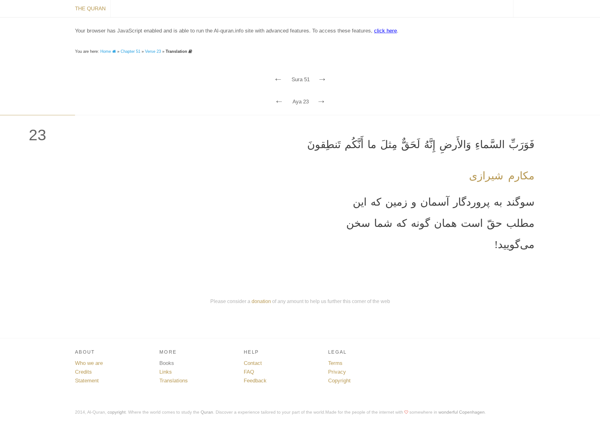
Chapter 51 (130, 51)
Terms (335, 363)
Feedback (255, 381)
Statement (87, 381)
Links (165, 372)
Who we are (89, 363)
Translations (173, 381)
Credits (83, 372)
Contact (253, 363)
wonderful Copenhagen (461, 412)
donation (261, 301)
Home (106, 51)
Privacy (337, 372)
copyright (117, 412)
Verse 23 (153, 51)
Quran (207, 412)
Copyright (339, 381)
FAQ (249, 372)
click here (385, 31)
